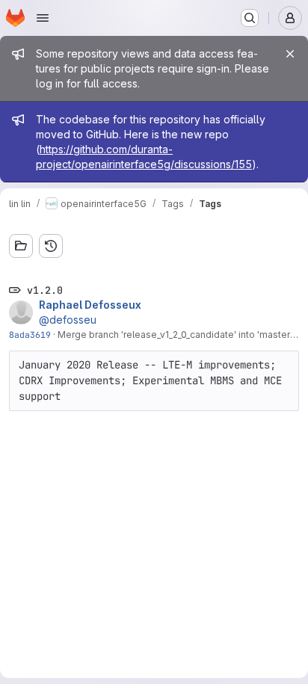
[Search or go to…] (250, 18)
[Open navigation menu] (43, 18)
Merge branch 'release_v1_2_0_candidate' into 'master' (175, 334)
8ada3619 (30, 334)
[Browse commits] (51, 246)
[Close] (290, 54)
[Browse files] (21, 246)
